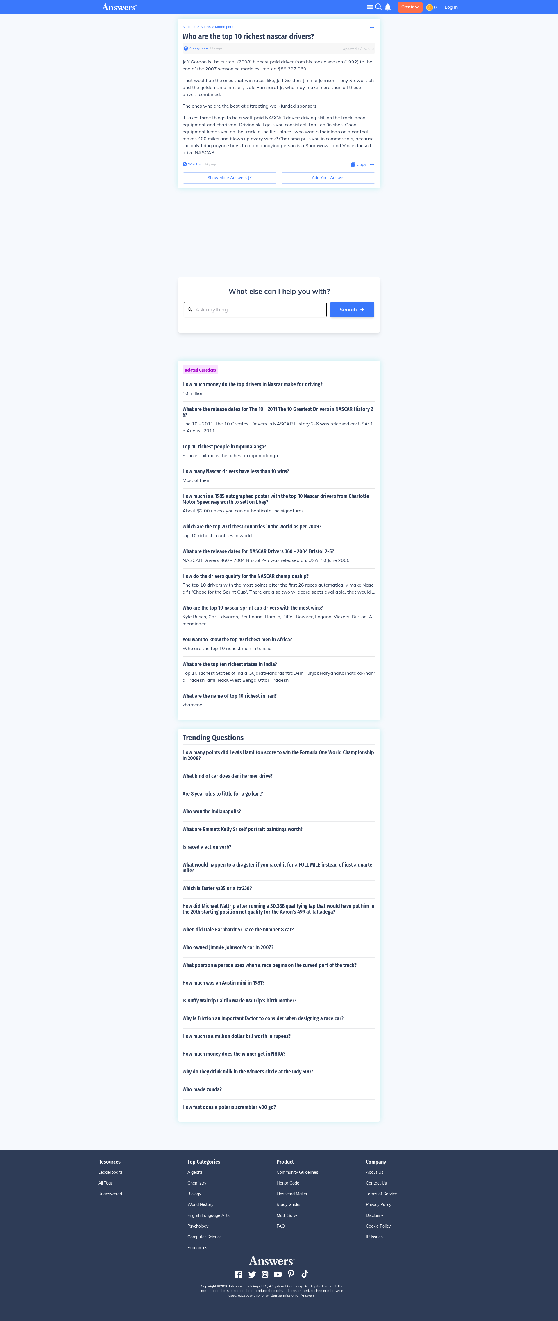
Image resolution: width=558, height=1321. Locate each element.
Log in (451, 7)
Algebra (194, 1172)
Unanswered (110, 1193)
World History (200, 1204)
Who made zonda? (202, 1089)
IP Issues (374, 1237)
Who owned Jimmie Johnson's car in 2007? (228, 947)
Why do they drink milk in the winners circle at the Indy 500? (248, 1071)
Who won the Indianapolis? (212, 811)
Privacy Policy (378, 1204)
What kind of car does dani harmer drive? (228, 776)
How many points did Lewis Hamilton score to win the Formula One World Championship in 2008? (278, 755)
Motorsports (224, 26)
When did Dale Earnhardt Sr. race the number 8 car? (238, 929)
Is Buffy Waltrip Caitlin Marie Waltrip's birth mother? (239, 1000)
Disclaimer (375, 1215)
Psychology (197, 1226)
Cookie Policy (378, 1226)
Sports (206, 26)
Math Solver (288, 1215)
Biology (194, 1193)
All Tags (105, 1183)
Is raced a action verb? (207, 847)
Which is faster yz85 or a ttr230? (217, 888)
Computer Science (204, 1237)
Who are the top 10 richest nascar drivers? (248, 36)
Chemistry (196, 1183)
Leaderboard (110, 1172)
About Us (374, 1172)
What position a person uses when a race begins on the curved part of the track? (270, 965)
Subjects (189, 26)
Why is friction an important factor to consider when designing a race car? (263, 1018)
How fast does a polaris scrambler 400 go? (229, 1107)
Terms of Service (381, 1193)
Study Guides (289, 1204)
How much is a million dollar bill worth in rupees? (237, 1036)
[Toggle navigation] (370, 7)
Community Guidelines (297, 1172)
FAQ (281, 1226)
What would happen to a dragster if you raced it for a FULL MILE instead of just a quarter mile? (278, 868)
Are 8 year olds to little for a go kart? (223, 794)
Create (407, 7)
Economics (197, 1247)
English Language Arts (208, 1215)
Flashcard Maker (292, 1193)
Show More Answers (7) (230, 177)
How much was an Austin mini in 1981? (223, 983)
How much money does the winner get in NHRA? (234, 1054)
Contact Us (376, 1183)
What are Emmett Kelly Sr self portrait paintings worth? (243, 829)
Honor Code (288, 1183)
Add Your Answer (328, 177)
